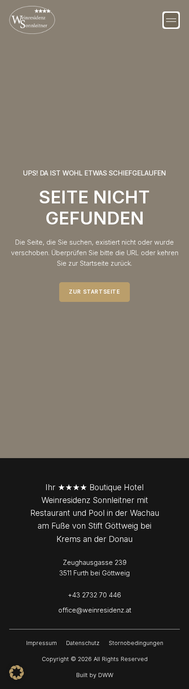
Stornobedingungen (136, 643)
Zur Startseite (94, 292)
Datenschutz (83, 643)
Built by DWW (94, 675)
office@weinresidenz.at (94, 610)
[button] (171, 20)
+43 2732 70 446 (94, 595)
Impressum (41, 643)
